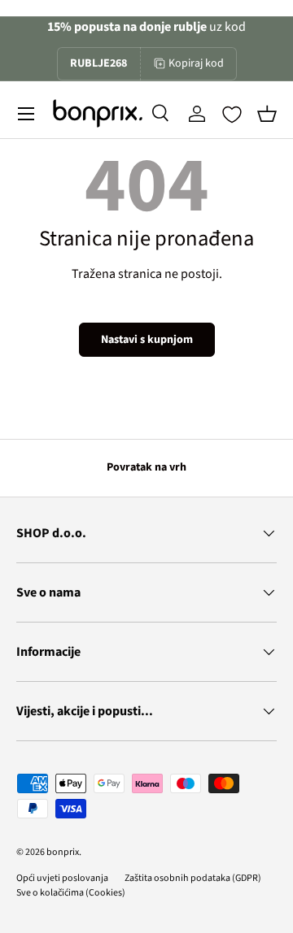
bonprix (62, 852)
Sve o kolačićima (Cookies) (70, 893)
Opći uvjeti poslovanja (62, 878)
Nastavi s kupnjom (147, 340)
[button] (267, 114)
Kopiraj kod (196, 63)
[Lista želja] (232, 114)
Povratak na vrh (146, 467)
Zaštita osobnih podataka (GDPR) (193, 878)
